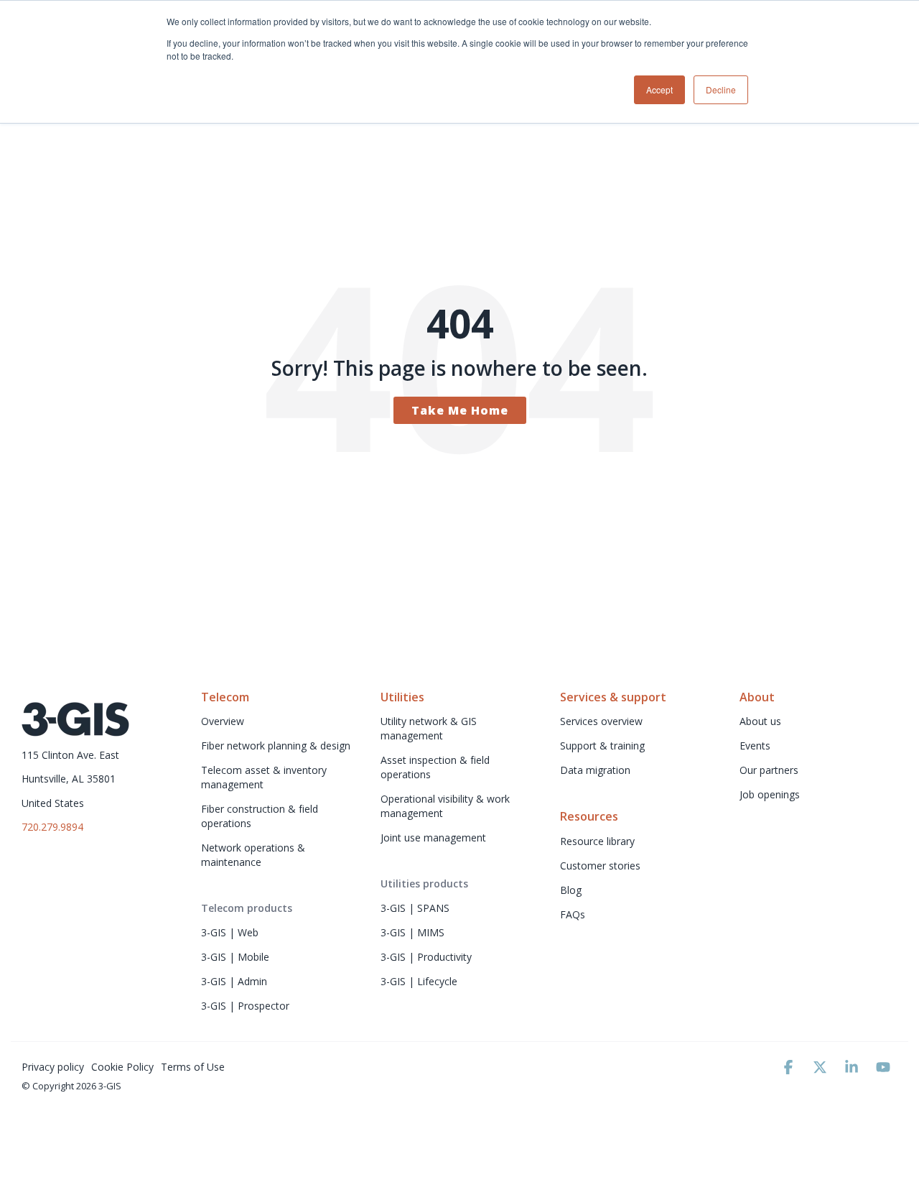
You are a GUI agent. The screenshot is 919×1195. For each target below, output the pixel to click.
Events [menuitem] (755, 745)
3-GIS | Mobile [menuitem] (235, 957)
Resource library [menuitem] (599, 841)
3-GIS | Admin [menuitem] (234, 981)
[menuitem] (246, 908)
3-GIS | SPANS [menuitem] (415, 908)
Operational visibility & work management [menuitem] (447, 806)
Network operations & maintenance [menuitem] (254, 855)
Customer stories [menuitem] (600, 865)
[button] (790, 1068)
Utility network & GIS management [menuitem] (430, 728)
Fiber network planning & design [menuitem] (275, 745)
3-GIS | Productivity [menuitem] (426, 957)
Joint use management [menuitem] (433, 837)
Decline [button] (721, 89)
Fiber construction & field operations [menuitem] (261, 816)
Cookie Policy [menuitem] (122, 1067)
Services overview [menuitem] (601, 721)
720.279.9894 (52, 827)
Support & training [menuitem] (602, 745)
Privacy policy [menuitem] (53, 1067)
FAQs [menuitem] (572, 914)
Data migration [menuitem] (595, 770)
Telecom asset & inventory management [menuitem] (265, 777)
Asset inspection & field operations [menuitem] (437, 767)
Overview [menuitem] (222, 721)
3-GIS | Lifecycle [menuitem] (419, 981)
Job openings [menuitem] (770, 794)
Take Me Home (459, 410)
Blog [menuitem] (571, 890)
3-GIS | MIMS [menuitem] (412, 932)
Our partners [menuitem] (769, 770)
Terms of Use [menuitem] (193, 1067)
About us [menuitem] (760, 721)
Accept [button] (659, 89)
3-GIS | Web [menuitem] (229, 932)
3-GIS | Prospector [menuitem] (245, 1005)
